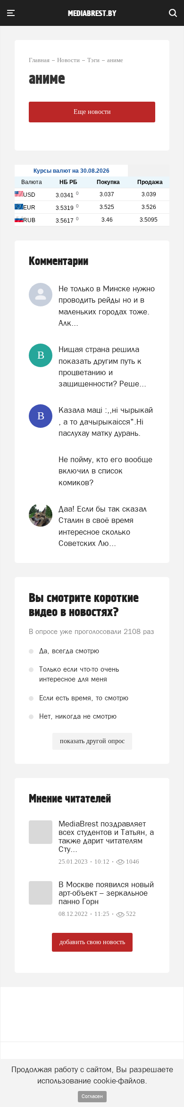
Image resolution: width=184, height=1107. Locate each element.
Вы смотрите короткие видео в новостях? (84, 605)
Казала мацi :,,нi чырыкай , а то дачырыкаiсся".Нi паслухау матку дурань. (106, 421)
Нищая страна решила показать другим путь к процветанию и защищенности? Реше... (102, 366)
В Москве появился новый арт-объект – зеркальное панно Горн (106, 893)
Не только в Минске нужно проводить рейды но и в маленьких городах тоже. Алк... (107, 306)
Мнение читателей (70, 799)
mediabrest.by (92, 13)
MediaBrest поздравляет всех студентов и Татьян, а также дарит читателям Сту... (106, 836)
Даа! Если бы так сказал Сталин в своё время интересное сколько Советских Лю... (103, 526)
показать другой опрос (92, 741)
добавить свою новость (92, 942)
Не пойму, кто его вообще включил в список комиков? (105, 471)
